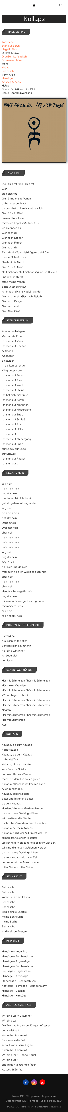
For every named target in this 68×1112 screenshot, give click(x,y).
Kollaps (6, 67)
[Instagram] (34, 1082)
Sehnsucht (8, 71)
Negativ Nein (10, 49)
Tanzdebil (8, 42)
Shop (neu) (33, 1096)
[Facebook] (26, 1082)
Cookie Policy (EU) (51, 1101)
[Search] (60, 5)
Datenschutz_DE (16, 1101)
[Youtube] (42, 1082)
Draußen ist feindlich (14, 56)
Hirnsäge (7, 78)
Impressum (49, 1096)
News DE (18, 1096)
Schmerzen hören (12, 60)
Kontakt (33, 1101)
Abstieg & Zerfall (12, 82)
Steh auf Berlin (11, 46)
